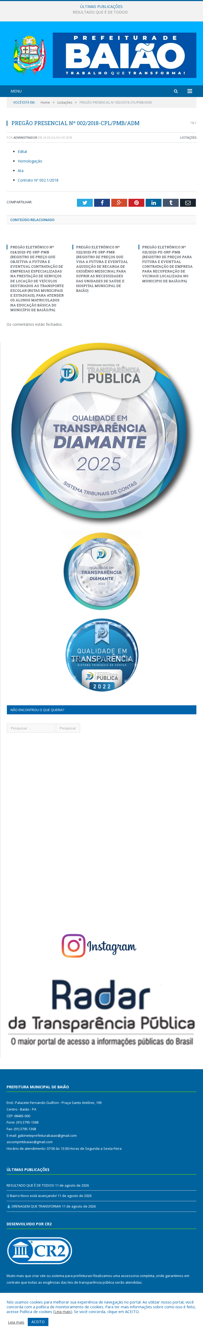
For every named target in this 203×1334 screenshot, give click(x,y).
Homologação (30, 161)
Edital (22, 151)
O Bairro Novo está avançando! (100, 12)
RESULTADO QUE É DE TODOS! (30, 1185)
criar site (39, 1275)
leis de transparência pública (91, 1282)
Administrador (25, 137)
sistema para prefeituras (72, 1275)
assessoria (130, 1275)
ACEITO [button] (38, 1321)
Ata (21, 170)
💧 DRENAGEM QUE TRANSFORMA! (34, 1206)
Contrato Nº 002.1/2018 (38, 180)
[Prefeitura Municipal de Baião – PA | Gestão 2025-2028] (101, 54)
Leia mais (62, 1311)
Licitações (188, 137)
